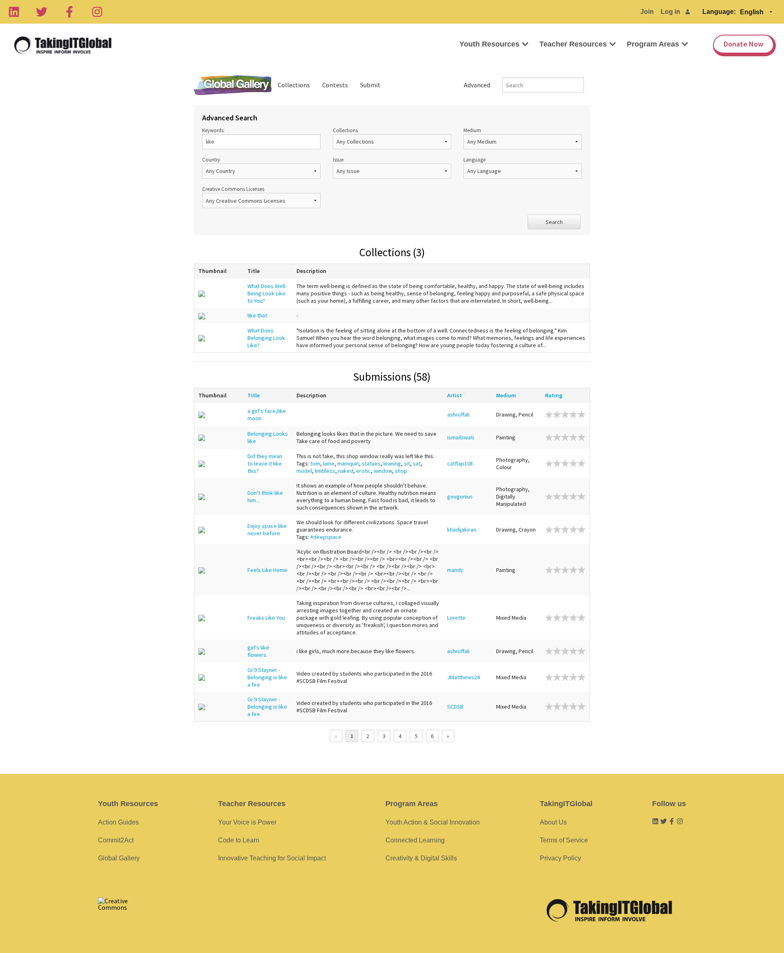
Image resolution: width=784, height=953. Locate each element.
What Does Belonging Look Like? (266, 338)
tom (315, 463)
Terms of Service (564, 840)
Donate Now (743, 44)
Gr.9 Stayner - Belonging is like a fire (267, 677)
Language (474, 159)
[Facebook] (69, 12)
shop (401, 470)
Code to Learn (238, 840)
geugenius (460, 496)
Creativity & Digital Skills (421, 858)
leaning (392, 463)
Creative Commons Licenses (233, 189)
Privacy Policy (560, 858)
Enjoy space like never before (267, 529)
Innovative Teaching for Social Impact (272, 858)
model (304, 470)
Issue (338, 159)
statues (371, 463)
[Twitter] (41, 12)
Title (253, 395)
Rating (553, 395)
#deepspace (325, 537)
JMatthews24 (463, 677)
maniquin (348, 463)
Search (554, 222)
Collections (294, 85)
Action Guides (118, 822)
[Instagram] (97, 12)
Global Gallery (233, 85)
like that (257, 315)
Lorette (456, 617)
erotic (363, 470)
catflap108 (460, 463)
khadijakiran (461, 529)
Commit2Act (116, 840)
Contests (335, 85)
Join (647, 11)
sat (417, 463)
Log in (670, 11)
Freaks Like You (266, 617)
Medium (472, 130)
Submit (370, 85)
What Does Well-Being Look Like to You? (267, 293)
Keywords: (213, 130)
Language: (719, 11)
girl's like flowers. (258, 651)
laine (328, 463)
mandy (455, 570)
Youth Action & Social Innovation (432, 822)
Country (211, 159)
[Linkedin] (14, 12)
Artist (454, 395)
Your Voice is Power (247, 822)
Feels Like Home (267, 570)
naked (345, 470)
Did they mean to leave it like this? (264, 463)
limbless (325, 470)
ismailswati (460, 437)
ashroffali (458, 414)
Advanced (477, 85)
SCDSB (455, 706)
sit (407, 463)
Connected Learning (415, 840)
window (383, 470)
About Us (553, 822)
